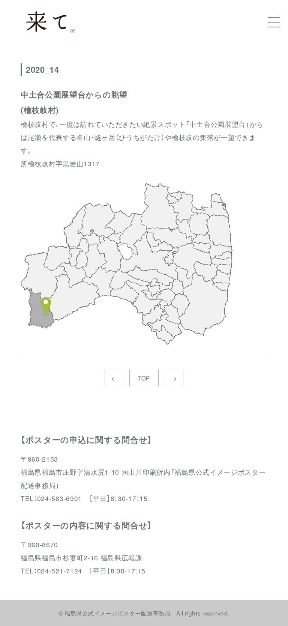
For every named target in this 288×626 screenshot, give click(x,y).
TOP (144, 378)
